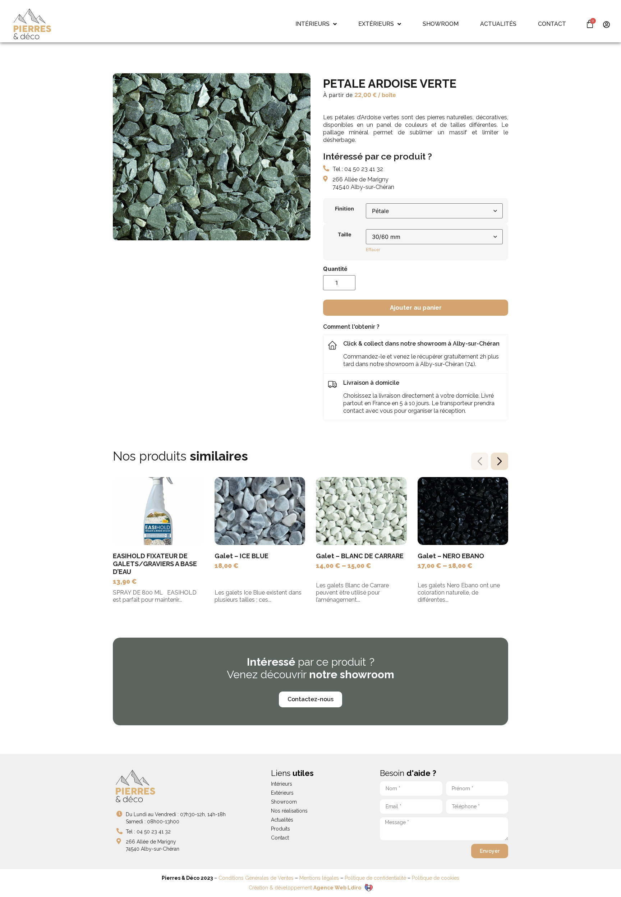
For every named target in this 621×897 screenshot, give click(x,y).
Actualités (282, 820)
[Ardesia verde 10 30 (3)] (211, 156)
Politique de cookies (435, 878)
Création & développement (305, 888)
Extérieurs (282, 793)
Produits (280, 829)
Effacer (373, 249)
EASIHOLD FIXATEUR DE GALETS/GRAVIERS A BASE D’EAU (155, 563)
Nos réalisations (289, 811)
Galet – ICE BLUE (241, 556)
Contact (280, 838)
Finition (344, 208)
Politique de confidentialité (375, 878)
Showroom (284, 802)
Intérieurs (281, 784)
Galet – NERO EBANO (451, 556)
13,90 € (125, 581)
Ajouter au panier (416, 307)
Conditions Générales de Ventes (256, 878)
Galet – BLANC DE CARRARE (360, 556)
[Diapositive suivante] (499, 461)
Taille (344, 234)
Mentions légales (319, 878)
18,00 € (227, 565)
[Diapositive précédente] (479, 461)
